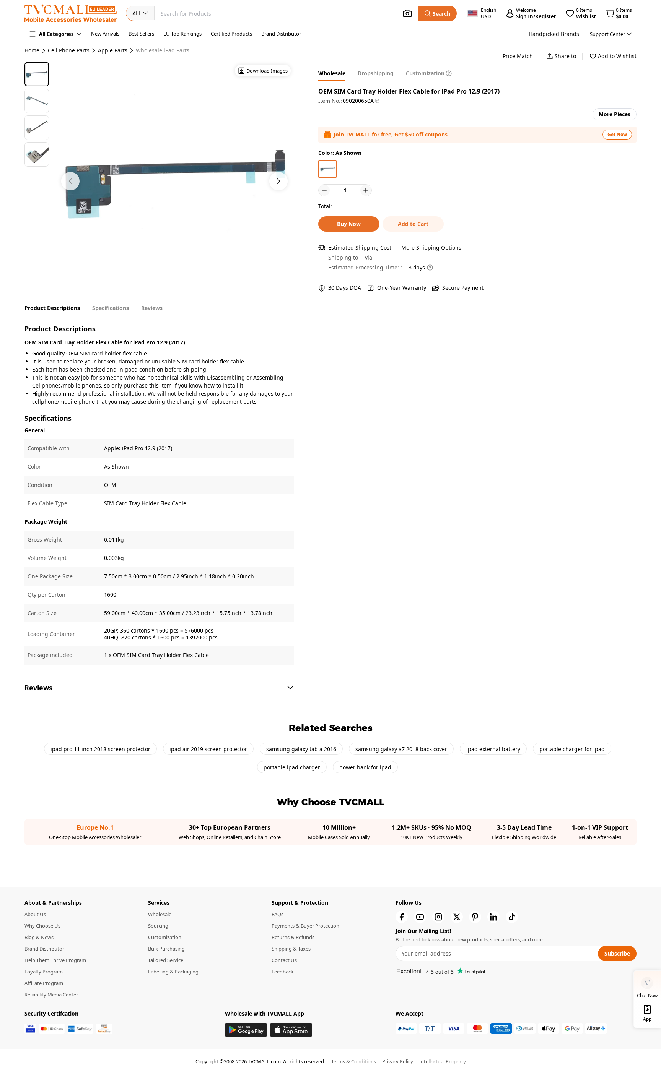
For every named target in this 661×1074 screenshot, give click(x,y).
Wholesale (159, 914)
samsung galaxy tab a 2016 (301, 749)
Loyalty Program (43, 971)
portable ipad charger (292, 767)
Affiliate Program (43, 983)
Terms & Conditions (353, 1061)
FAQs (277, 914)
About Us (35, 914)
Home (31, 50)
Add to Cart (413, 223)
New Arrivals (105, 33)
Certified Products (231, 33)
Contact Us (284, 960)
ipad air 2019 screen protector (208, 749)
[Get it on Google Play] (246, 1030)
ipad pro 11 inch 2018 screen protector (100, 749)
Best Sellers (141, 33)
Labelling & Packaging (173, 971)
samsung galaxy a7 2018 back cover (401, 749)
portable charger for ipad (572, 749)
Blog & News (39, 937)
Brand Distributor (281, 33)
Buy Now (349, 223)
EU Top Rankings (182, 33)
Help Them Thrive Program (55, 960)
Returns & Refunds (293, 937)
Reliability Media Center (51, 994)
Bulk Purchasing (166, 948)
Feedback (282, 971)
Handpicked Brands (554, 33)
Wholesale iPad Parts (162, 50)
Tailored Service (165, 960)
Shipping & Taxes (291, 948)
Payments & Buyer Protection (305, 925)
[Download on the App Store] (291, 1030)
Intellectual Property (442, 1061)
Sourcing (158, 925)
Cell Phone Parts (69, 50)
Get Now (617, 134)
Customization (164, 937)
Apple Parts (112, 50)
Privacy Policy (397, 1061)
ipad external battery (493, 749)
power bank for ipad (365, 767)
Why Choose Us (42, 925)
